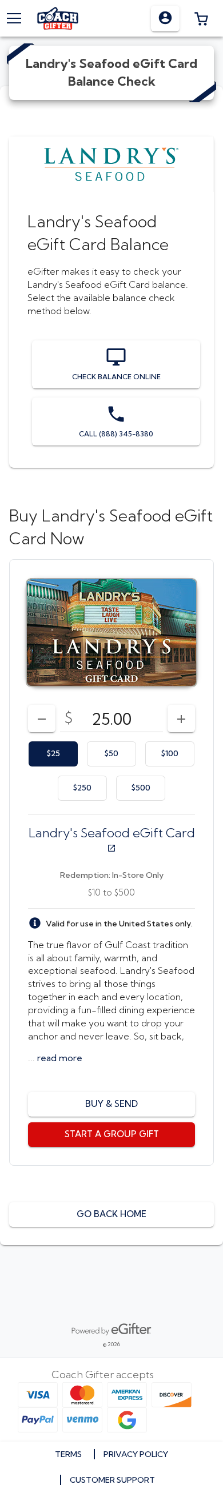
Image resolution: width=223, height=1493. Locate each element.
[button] (201, 18)
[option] (53, 753)
